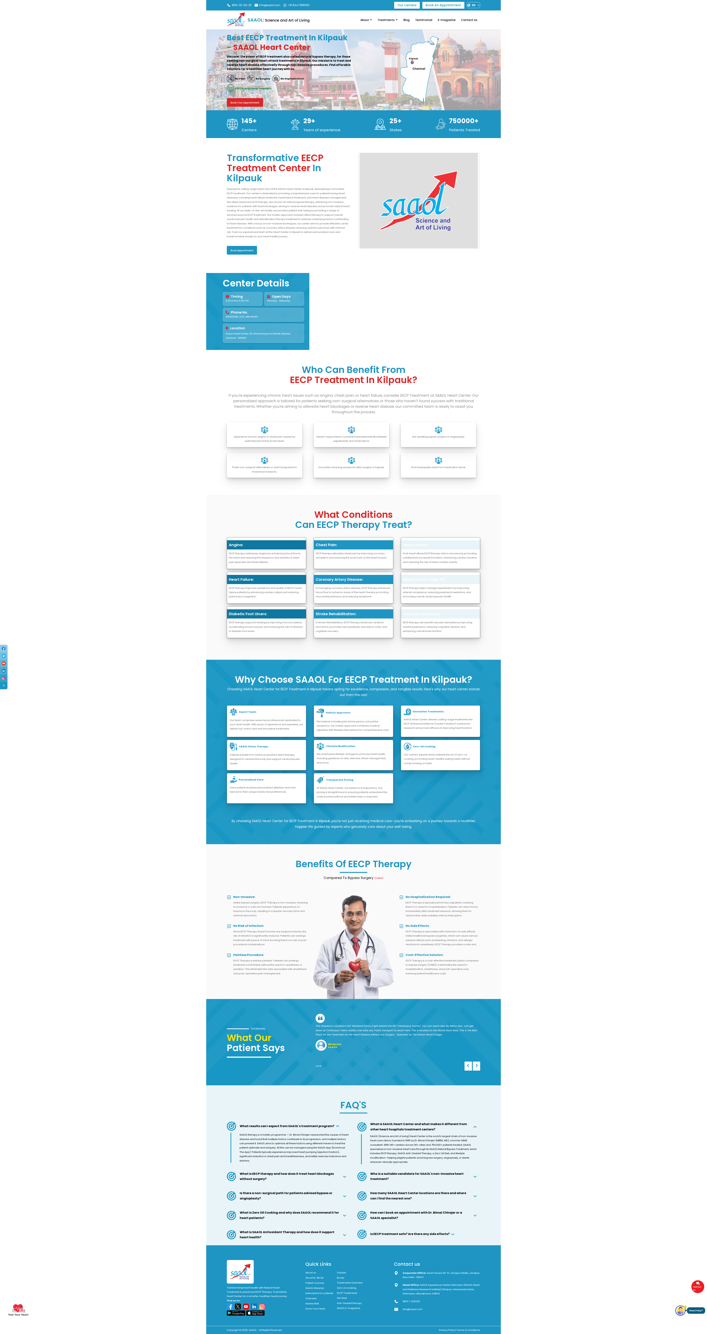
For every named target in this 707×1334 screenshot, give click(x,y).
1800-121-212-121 (242, 5)
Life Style (342, 1298)
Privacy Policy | (447, 1330)
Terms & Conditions (468, 1330)
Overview (311, 1298)
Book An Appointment (443, 5)
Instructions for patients (319, 1293)
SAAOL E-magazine (348, 1308)
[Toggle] (3, 685)
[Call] (3, 648)
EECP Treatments (347, 1293)
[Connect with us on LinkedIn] (254, 1307)
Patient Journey (314, 1283)
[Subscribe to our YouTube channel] (246, 1307)
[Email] (3, 663)
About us (310, 1272)
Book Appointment (242, 250)
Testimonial (423, 20)
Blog (406, 20)
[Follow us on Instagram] (262, 1307)
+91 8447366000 (298, 5)
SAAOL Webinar (314, 1288)
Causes (341, 1272)
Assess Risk (312, 1303)
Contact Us (469, 20)
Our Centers (407, 5)
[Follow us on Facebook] (230, 1307)
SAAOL (252, 1330)
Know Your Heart (315, 1308)
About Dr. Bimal (314, 1278)
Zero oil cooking (346, 1288)
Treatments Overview (350, 1282)
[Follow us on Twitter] (238, 1307)
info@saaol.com (269, 5)
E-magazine (446, 20)
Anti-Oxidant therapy (349, 1303)
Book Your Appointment (245, 102)
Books (340, 1278)
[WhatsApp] (3, 656)
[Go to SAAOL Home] (236, 26)
